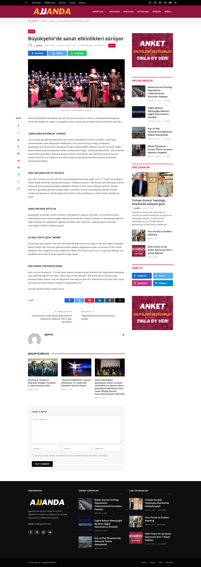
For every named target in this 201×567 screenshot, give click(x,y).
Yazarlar (62, 2)
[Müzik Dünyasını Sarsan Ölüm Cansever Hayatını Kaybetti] (138, 150)
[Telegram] (18, 174)
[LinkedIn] (18, 139)
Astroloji (143, 11)
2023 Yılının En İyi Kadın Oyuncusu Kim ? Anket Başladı (160, 250)
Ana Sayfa (36, 2)
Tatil (160, 562)
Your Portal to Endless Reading (160, 233)
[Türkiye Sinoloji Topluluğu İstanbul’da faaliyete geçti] (152, 184)
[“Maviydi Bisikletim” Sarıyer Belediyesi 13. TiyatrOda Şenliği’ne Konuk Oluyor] (76, 367)
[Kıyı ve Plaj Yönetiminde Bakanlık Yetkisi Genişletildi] (138, 132)
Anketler (97, 11)
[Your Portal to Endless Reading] (138, 235)
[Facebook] (18, 125)
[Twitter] (18, 132)
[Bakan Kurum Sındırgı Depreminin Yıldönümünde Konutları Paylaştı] (138, 91)
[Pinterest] (18, 146)
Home (143, 562)
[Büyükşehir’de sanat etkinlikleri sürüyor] (76, 83)
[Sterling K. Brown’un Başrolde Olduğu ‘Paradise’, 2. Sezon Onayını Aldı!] (43, 367)
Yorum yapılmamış (86, 46)
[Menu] (26, 3)
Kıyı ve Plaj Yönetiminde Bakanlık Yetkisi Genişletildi (160, 131)
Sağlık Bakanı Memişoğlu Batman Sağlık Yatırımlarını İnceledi (158, 112)
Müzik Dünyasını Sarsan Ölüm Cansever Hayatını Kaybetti (160, 149)
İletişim (82, 2)
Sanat (31, 31)
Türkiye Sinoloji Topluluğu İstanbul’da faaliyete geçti (148, 202)
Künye (72, 2)
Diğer (167, 11)
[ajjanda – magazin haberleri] (55, 11)
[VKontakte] (18, 167)
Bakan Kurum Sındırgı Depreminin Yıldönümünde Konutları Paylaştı (160, 92)
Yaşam (152, 562)
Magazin (115, 11)
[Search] (175, 2)
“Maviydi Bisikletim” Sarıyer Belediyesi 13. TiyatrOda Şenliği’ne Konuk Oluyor (76, 383)
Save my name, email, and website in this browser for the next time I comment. (71, 455)
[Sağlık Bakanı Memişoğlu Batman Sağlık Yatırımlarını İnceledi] (138, 112)
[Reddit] (18, 160)
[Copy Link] (18, 188)
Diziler (156, 11)
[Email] (18, 153)
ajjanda (39, 46)
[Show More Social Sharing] (90, 53)
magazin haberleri (48, 562)
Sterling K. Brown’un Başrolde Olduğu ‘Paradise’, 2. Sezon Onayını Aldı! (42, 383)
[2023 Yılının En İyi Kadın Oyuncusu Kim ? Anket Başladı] (138, 251)
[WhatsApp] (18, 181)
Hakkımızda (49, 2)
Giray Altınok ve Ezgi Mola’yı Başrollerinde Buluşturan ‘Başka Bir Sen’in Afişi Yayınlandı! (52, 318)
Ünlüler (128, 11)
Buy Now (169, 562)
